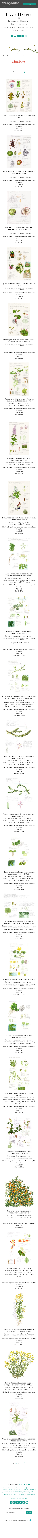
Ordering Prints (28, 1491)
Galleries (11, 1488)
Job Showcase (30, 1488)
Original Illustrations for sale (18, 1489)
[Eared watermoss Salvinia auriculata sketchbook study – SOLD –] (19, 852)
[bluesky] (20, 35)
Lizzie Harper (19, 15)
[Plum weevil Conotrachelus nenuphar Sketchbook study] (19, 152)
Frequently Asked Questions (14, 1494)
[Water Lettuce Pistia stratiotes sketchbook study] (19, 1016)
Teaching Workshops (29, 1493)
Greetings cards (16, 1491)
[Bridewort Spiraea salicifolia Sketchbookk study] (19, 438)
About (5, 1488)
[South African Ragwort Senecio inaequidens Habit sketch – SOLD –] (19, 1364)
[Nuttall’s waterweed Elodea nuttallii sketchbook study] (19, 736)
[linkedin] (18, 35)
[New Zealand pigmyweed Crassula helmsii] (19, 1074)
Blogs (5, 1489)
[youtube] (15, 35)
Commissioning (20, 1488)
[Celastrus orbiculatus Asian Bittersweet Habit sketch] (19, 1191)
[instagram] (26, 35)
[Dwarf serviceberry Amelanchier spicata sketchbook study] (19, 498)
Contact (33, 1489)
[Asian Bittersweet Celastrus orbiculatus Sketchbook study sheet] (19, 1248)
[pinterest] (23, 35)
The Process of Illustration (11, 1493)
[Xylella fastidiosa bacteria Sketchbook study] (19, 96)
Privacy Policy (30, 1494)
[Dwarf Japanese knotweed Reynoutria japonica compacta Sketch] (19, 320)
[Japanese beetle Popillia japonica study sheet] (19, 264)
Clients (7, 1491)
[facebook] (12, 35)
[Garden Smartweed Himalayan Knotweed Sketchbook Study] (19, 1419)
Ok (30, 4)
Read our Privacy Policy (10, 5)
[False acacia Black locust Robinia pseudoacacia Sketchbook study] (19, 379)
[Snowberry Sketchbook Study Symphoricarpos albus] (19, 1133)
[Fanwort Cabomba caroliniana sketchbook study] (19, 612)
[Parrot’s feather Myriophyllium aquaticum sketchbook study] (19, 554)
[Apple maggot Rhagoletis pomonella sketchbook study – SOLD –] (19, 208)
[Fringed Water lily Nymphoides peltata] (19, 960)
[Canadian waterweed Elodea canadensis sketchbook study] (19, 794)
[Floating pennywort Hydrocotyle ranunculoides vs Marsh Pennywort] (19, 906)
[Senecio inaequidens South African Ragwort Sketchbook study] (19, 1310)
